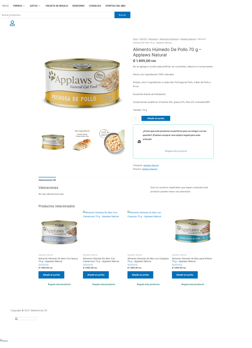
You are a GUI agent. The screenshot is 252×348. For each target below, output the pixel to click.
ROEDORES (78, 5)
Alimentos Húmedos (169, 39)
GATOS (34, 5)
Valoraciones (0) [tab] (47, 180)
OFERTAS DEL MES (115, 5)
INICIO (5, 5)
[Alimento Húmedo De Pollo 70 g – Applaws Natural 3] (111, 141)
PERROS (17, 5)
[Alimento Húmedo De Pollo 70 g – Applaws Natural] (82, 81)
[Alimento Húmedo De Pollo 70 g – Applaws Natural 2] (82, 141)
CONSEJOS (95, 5)
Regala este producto (176, 151)
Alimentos (153, 39)
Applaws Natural (188, 39)
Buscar (122, 15)
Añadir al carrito (155, 118)
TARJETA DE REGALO (56, 5)
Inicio (135, 39)
